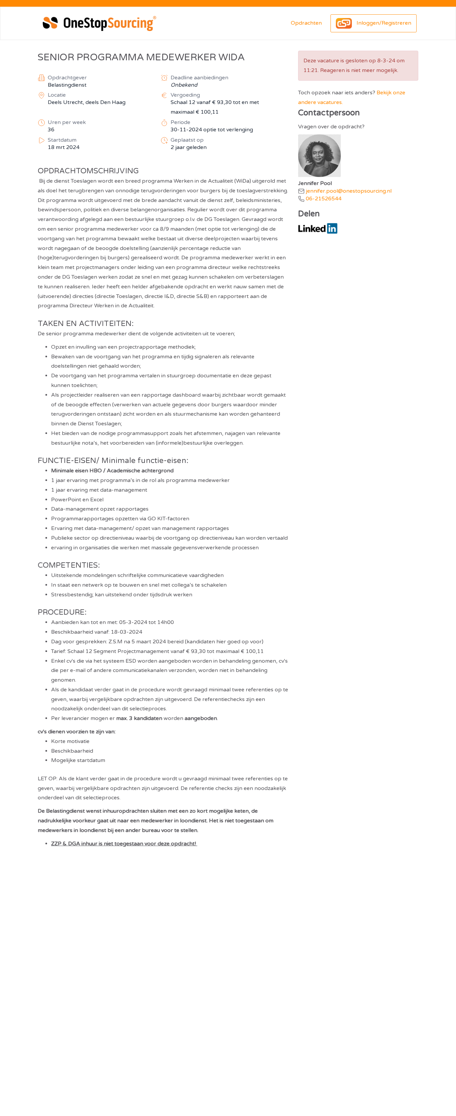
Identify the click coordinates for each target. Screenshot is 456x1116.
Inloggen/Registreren (383, 23)
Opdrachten (306, 23)
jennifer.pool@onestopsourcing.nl (349, 191)
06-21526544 (323, 198)
